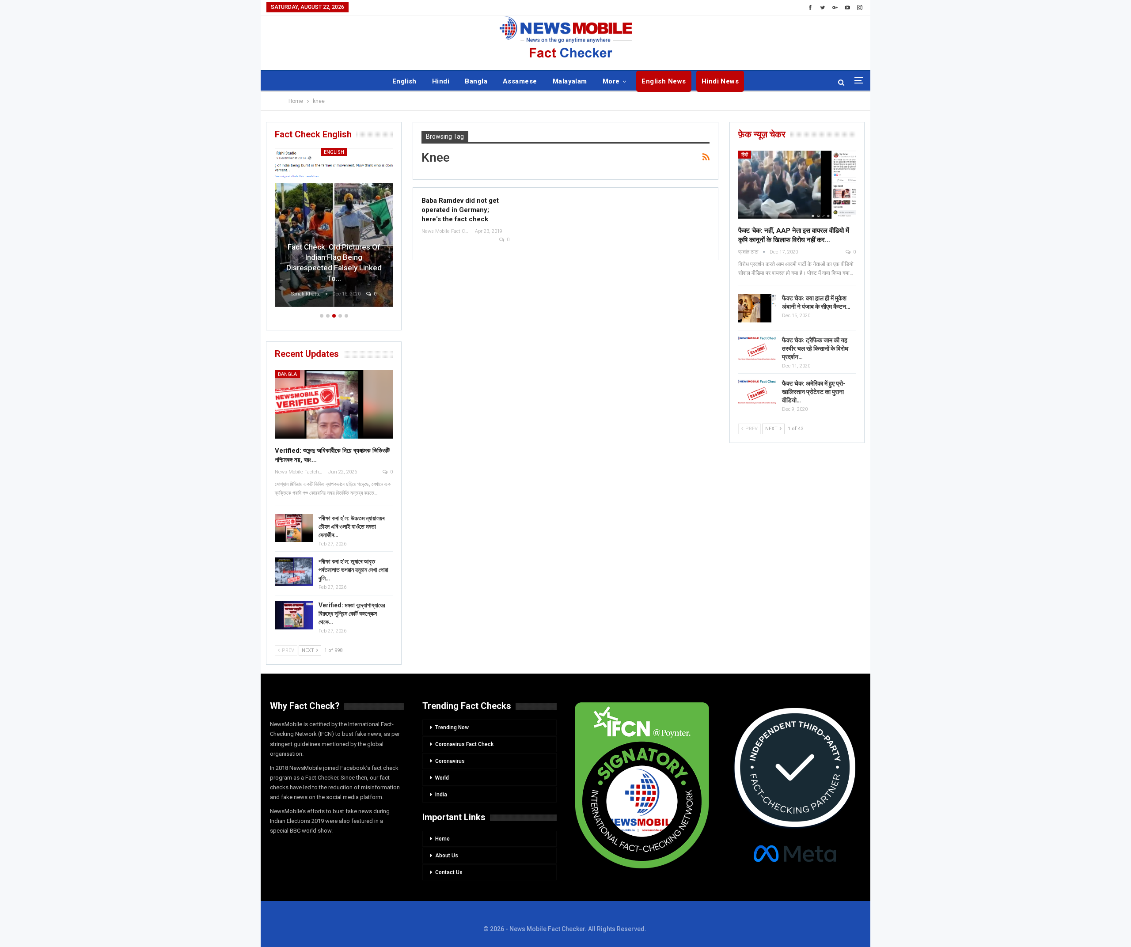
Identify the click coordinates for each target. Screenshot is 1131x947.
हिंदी (744, 155)
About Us (446, 855)
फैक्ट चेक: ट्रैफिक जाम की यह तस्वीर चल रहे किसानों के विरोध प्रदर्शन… (815, 348)
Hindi (440, 81)
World (442, 778)
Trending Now (452, 727)
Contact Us (449, 872)
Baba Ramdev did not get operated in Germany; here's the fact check (460, 210)
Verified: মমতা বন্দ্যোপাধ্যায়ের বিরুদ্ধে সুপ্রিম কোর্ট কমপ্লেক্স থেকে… (352, 613)
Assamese (520, 81)
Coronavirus (450, 761)
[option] (289, 229)
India (441, 795)
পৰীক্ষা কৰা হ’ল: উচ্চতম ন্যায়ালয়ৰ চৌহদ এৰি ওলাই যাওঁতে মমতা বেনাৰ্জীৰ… (351, 526)
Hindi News (720, 81)
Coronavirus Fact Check (464, 744)
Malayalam (570, 81)
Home (442, 839)
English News (663, 81)
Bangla (476, 81)
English (404, 81)
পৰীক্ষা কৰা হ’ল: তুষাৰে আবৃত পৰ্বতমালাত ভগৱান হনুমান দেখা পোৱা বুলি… (353, 570)
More (611, 81)
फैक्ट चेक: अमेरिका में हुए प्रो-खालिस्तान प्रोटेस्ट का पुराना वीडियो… (814, 392)
